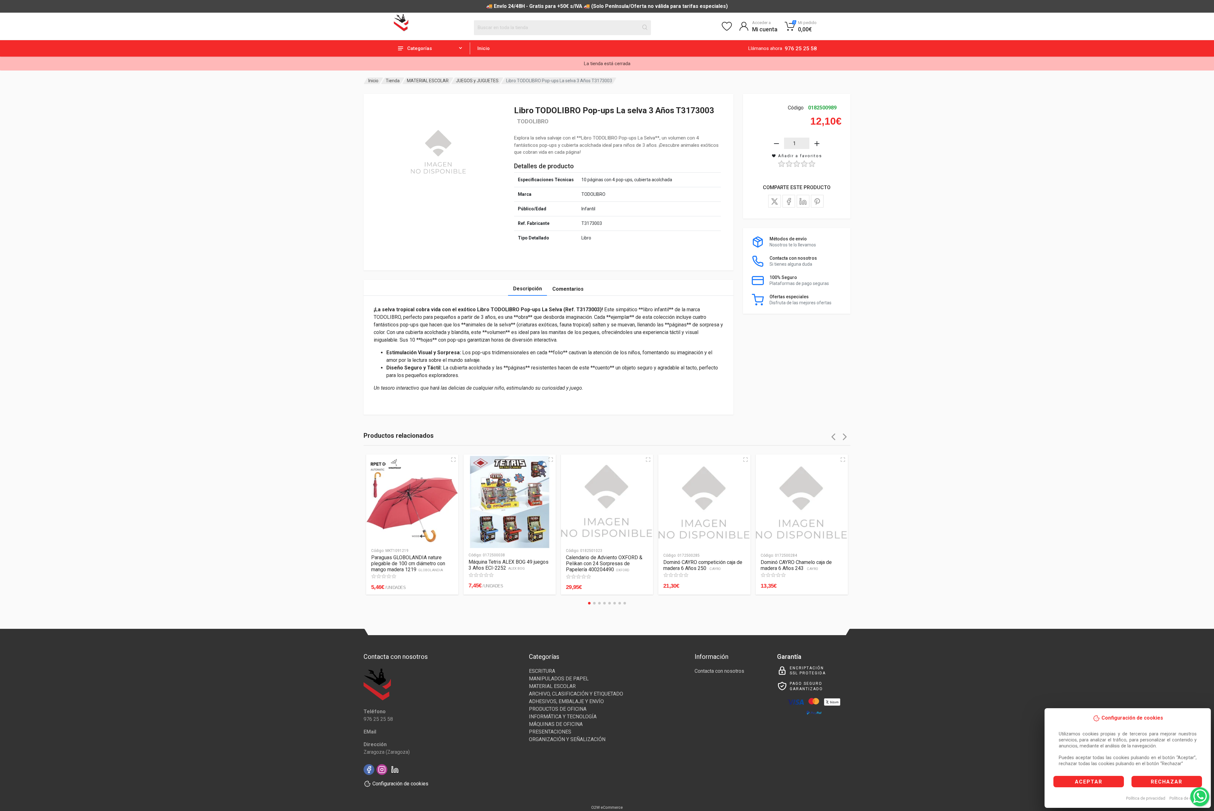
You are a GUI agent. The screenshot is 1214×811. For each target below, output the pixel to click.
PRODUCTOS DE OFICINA (557, 709)
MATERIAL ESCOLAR (428, 80)
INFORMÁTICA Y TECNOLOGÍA (563, 717)
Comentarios (568, 289)
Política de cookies (1186, 798)
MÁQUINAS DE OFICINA (556, 724)
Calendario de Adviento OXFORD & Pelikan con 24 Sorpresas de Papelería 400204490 (604, 563)
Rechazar (1166, 782)
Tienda (393, 80)
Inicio (483, 48)
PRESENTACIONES (550, 732)
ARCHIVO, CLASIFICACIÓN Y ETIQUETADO (576, 694)
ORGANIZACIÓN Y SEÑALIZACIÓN (567, 739)
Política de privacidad (1145, 798)
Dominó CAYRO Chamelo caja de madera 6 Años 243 (796, 565)
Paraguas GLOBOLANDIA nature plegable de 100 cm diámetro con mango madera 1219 (408, 563)
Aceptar (1088, 782)
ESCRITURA (542, 671)
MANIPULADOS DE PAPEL (559, 679)
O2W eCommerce (607, 807)
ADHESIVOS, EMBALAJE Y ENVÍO (566, 701)
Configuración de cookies (400, 784)
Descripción (527, 289)
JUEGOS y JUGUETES (477, 80)
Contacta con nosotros (719, 671)
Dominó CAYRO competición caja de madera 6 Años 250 (702, 565)
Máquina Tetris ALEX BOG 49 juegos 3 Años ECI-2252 (509, 565)
